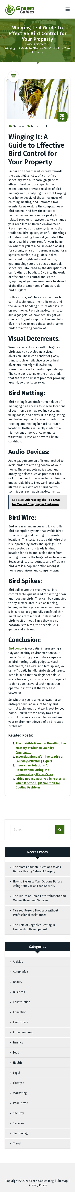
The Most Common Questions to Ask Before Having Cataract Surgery (37, 869)
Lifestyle (18, 1083)
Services (41, 44)
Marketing (20, 1093)
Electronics (20, 1022)
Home (29, 44)
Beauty (17, 982)
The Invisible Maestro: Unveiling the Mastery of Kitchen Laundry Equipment (41, 748)
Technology (20, 1133)
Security (18, 1113)
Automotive (20, 972)
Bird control (16, 648)
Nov (62, 117)
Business (19, 992)
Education (19, 1012)
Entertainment (23, 1032)
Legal (16, 1073)
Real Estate (20, 1103)
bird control (39, 126)
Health (17, 1062)
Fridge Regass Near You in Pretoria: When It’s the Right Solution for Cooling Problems (40, 783)
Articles (18, 961)
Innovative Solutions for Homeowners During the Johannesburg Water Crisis (34, 770)
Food (16, 1052)
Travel (17, 1143)
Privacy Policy (37, 1185)
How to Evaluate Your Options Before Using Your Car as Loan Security (37, 884)
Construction (21, 1002)
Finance (18, 1042)
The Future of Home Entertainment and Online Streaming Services (39, 898)
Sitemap (62, 1181)
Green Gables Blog (41, 1181)
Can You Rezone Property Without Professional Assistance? (35, 913)
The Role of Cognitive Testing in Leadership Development (34, 927)
